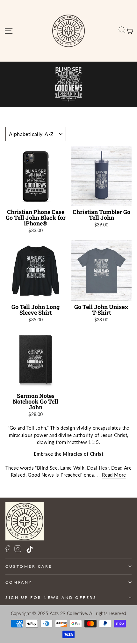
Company (18, 582)
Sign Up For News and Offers (51, 597)
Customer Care (28, 566)
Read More (114, 475)
